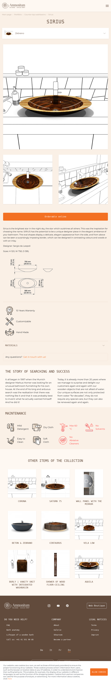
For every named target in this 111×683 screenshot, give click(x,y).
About (56, 625)
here (10, 679)
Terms (94, 625)
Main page (7, 14)
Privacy (95, 630)
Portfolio (18, 14)
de (41, 650)
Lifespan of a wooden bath (20, 635)
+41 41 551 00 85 (25, 640)
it (51, 650)
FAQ (8, 625)
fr (60, 650)
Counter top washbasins (35, 14)
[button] (107, 6)
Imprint (95, 635)
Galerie (57, 630)
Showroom (58, 635)
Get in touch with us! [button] (34, 357)
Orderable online (55, 216)
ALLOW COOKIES (99, 672)
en (69, 650)
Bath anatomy (12, 630)
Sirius (50, 14)
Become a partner (62, 640)
